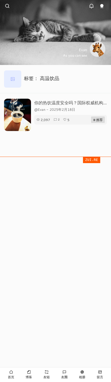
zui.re (91, 160)
